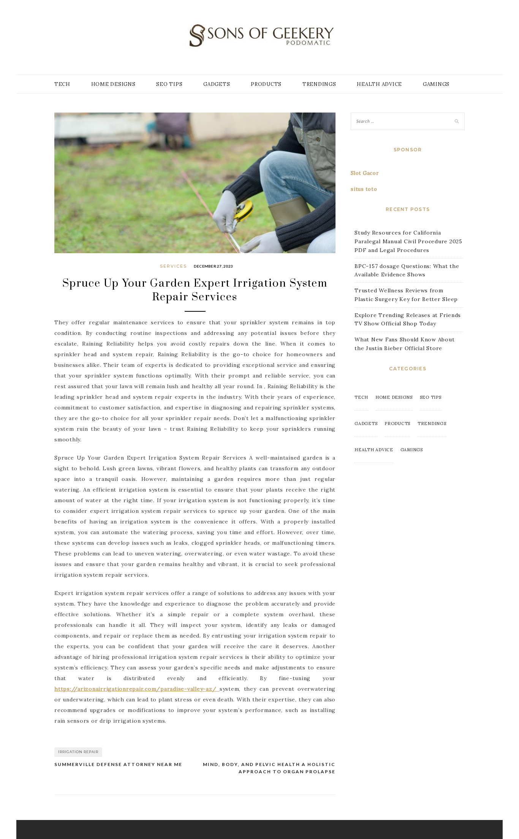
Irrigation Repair (78, 752)
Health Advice (379, 84)
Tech (62, 84)
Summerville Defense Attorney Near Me (118, 764)
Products (266, 84)
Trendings (319, 84)
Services (173, 266)
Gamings (436, 84)
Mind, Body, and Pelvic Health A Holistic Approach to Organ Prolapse (269, 768)
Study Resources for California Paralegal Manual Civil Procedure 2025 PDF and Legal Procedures (408, 241)
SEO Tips (169, 84)
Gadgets (216, 84)
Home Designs (113, 84)
